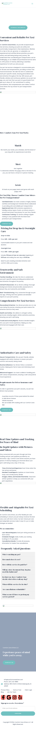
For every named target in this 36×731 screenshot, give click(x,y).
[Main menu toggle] (32, 3)
